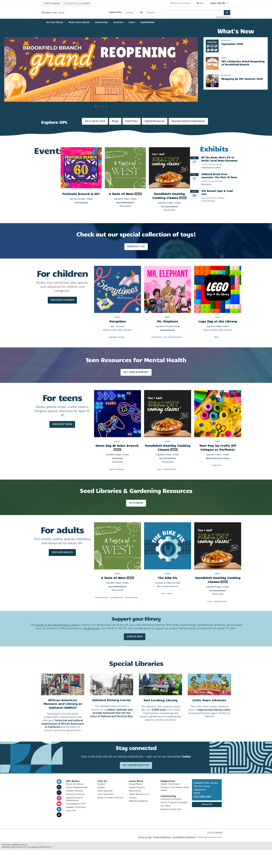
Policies (133, 797)
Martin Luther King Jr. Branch (218, 458)
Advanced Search (223, 17)
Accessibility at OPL (76, 803)
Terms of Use (145, 837)
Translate (86, 3)
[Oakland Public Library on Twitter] (59, 787)
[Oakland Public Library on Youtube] (59, 803)
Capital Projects (137, 787)
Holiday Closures (74, 791)
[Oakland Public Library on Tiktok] (59, 814)
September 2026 (232, 43)
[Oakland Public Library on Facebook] (59, 781)
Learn (159, 469)
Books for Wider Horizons (110, 797)
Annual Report (136, 784)
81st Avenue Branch (169, 206)
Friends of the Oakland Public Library (56, 624)
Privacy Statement (162, 837)
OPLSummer (156, 337)
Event (117, 317)
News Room (135, 791)
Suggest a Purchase (76, 807)
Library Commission (170, 784)
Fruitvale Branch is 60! (81, 193)
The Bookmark (91, 628)
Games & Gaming (116, 469)
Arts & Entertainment (173, 337)
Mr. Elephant (167, 321)
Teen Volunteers (105, 794)
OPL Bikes (166, 806)
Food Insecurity (131, 597)
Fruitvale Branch (81, 202)
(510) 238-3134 (202, 796)
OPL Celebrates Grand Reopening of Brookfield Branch (242, 63)
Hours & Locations (75, 794)
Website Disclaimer (138, 801)
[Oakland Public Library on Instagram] (59, 798)
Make (216, 337)
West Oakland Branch (125, 202)
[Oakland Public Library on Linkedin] (59, 809)
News (224, 58)
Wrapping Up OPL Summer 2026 (242, 78)
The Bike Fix (167, 577)
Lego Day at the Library (217, 321)
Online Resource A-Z (139, 794)
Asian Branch (117, 458)
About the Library (74, 784)
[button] (181, 3)
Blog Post (226, 40)
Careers (101, 784)
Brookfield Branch (167, 330)
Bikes (170, 593)
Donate (101, 787)
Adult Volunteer (105, 791)
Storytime (117, 321)
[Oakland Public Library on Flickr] (59, 792)
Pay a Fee (71, 810)
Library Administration (77, 787)
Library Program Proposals (174, 802)
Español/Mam (147, 22)
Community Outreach (171, 799)
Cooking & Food (169, 469)
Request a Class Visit (171, 809)
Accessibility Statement (184, 837)
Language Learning (116, 337)
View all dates (125, 206)
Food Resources (102, 597)
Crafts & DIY (217, 465)
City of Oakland (214, 832)
